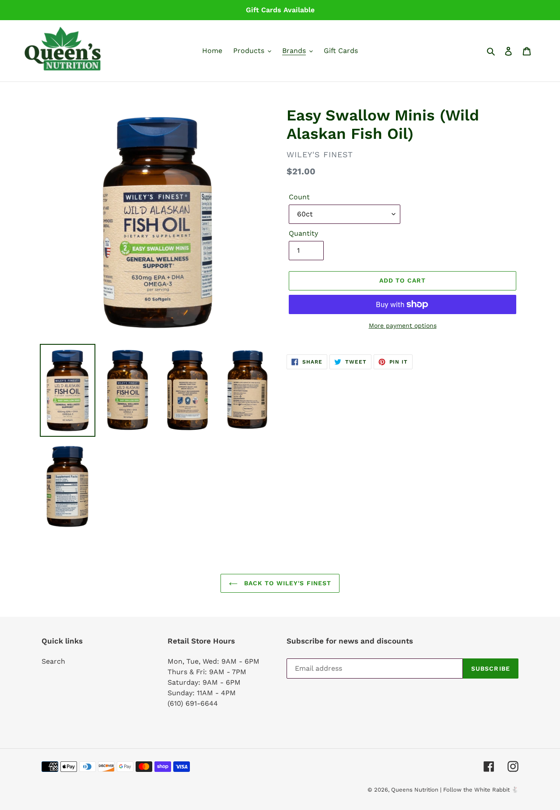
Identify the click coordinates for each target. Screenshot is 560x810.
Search (53, 661)
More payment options (403, 325)
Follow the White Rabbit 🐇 (480, 789)
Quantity (303, 233)
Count (299, 197)
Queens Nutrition (414, 789)
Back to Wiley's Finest (287, 583)
